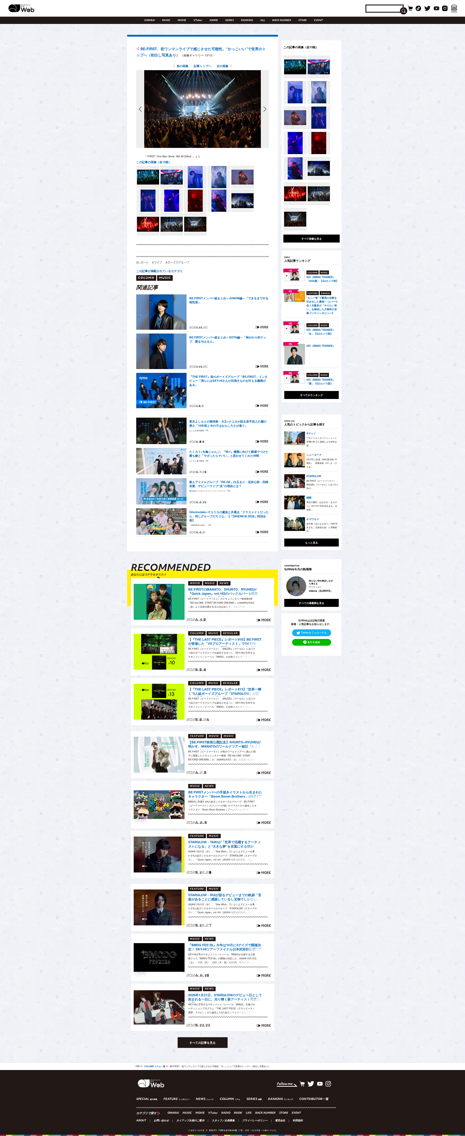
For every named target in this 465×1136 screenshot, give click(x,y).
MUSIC (166, 20)
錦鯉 (309, 497)
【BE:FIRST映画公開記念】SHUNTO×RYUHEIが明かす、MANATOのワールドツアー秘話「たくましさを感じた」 (224, 745)
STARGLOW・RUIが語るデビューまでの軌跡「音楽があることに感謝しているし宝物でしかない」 (224, 897)
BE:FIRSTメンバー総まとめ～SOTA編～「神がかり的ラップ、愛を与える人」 (227, 339)
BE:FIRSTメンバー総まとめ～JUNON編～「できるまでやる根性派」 (228, 300)
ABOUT (141, 1121)
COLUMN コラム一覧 (154, 1066)
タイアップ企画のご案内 (190, 1121)
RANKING (247, 20)
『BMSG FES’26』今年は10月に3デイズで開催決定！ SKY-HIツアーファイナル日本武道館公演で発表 (225, 947)
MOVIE (182, 20)
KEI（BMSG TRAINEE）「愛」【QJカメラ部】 (320, 381)
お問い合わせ (161, 1121)
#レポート (142, 262)
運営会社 (280, 1121)
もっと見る (311, 542)
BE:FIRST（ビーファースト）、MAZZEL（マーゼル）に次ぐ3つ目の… (322, 484)
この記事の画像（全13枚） (153, 162)
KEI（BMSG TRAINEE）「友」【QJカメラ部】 (320, 331)
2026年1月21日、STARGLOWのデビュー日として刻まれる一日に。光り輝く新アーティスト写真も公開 (225, 997)
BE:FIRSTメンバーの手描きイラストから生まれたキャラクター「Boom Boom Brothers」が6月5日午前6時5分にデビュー (225, 795)
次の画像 (222, 66)
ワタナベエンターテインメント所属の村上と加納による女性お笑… (321, 441)
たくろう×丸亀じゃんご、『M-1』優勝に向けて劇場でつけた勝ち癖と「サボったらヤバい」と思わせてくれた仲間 (228, 454)
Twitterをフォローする (314, 632)
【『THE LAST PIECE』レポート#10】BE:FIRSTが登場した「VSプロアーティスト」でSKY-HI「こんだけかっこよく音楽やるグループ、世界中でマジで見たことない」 (225, 642)
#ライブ (157, 262)
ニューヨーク (314, 454)
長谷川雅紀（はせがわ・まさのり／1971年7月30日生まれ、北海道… (321, 505)
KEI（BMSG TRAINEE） (320, 345)
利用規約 (298, 1121)
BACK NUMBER (281, 20)
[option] (311, 586)
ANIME (213, 20)
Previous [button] (288, 586)
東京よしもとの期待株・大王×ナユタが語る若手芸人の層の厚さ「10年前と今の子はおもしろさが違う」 (227, 423)
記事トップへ (202, 66)
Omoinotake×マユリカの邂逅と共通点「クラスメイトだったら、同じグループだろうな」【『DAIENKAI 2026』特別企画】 (229, 516)
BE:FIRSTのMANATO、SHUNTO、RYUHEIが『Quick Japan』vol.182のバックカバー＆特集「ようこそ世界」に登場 (223, 592)
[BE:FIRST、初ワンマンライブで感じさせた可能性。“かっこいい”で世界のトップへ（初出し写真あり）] (148, 177)
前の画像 (182, 66)
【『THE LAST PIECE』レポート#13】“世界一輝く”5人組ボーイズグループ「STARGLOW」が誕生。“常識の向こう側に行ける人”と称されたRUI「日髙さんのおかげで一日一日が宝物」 (224, 692)
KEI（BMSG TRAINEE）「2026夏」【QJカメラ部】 (322, 279)
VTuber (197, 20)
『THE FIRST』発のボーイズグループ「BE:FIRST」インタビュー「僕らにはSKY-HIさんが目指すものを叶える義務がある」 (228, 381)
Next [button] (332, 586)
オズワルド (312, 519)
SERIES (229, 20)
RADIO (225, 1113)
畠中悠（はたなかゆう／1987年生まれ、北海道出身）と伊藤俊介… (322, 527)
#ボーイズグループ (177, 262)
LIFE (249, 1113)
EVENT (318, 20)
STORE (302, 20)
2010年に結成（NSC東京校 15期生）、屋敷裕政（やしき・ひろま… (321, 463)
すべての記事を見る (202, 1042)
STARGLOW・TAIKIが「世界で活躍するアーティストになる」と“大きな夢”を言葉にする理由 (224, 844)
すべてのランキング (311, 395)
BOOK (238, 1113)
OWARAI (149, 20)
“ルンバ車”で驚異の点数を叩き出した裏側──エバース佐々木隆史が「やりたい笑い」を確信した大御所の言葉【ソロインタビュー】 (322, 305)
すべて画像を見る (311, 238)
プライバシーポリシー (255, 1121)
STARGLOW (313, 476)
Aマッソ (311, 433)
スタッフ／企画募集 (223, 1121)
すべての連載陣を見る (311, 603)
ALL (262, 20)
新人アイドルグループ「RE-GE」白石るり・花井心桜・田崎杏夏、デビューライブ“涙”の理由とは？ (228, 484)
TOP (137, 1066)
